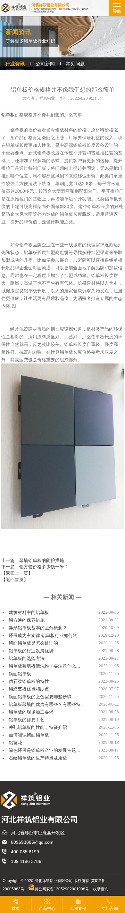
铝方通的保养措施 (27, 620)
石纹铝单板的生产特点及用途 (38, 757)
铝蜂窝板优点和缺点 (29, 689)
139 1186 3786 (26, 861)
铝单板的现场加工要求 (31, 712)
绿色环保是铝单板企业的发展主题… (44, 750)
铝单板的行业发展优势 (31, 650)
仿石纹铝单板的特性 (29, 681)
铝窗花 (15, 742)
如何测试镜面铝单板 (29, 734)
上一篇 (32, 560)
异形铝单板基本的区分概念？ (38, 627)
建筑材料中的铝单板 (29, 612)
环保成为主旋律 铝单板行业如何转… (45, 635)
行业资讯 (15, 63)
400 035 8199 (25, 851)
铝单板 (8, 114)
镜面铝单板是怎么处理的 (33, 643)
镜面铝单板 (20, 673)
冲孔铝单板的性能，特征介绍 (38, 727)
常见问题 (75, 63)
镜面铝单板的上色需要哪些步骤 (40, 696)
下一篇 (35, 566)
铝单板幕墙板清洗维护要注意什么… (44, 666)
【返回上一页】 (17, 573)
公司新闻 (45, 63)
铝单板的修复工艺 (27, 719)
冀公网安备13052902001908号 (62, 889)
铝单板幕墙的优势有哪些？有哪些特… (47, 704)
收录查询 (100, 889)
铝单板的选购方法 (27, 658)
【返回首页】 (14, 579)
